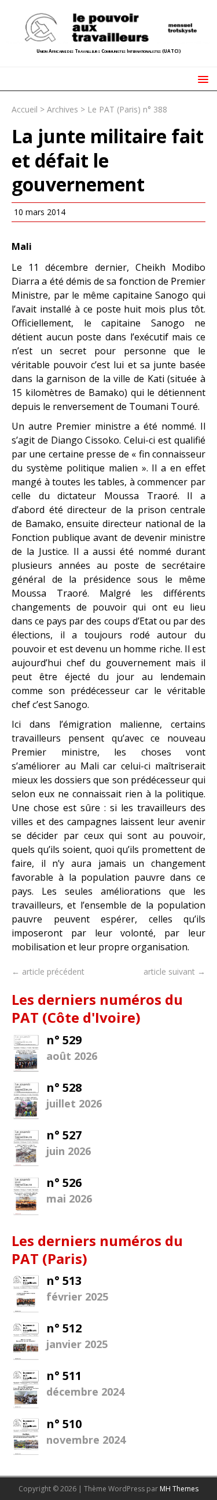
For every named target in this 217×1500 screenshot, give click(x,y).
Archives (62, 109)
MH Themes (179, 1489)
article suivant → (174, 971)
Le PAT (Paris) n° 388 (127, 109)
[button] (201, 78)
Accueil (25, 109)
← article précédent (48, 971)
